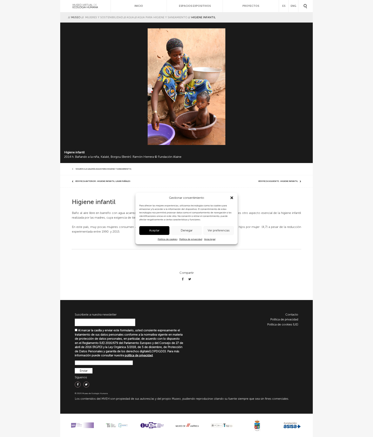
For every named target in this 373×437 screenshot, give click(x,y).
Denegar (187, 230)
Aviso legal (209, 239)
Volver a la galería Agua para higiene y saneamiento (103, 169)
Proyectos (250, 6)
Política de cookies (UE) (282, 324)
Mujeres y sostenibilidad (104, 17)
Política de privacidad (190, 239)
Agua (130, 17)
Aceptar (154, 230)
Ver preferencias (219, 230)
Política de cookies (167, 239)
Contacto (291, 314)
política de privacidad (139, 355)
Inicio (138, 6)
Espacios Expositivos (195, 6)
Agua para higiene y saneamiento (162, 17)
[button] (232, 198)
